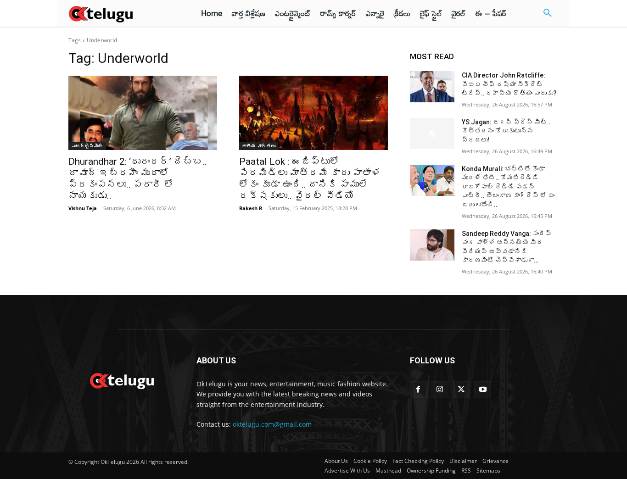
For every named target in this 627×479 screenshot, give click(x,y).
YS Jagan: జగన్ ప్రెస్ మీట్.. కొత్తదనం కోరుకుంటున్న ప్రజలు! (506, 131)
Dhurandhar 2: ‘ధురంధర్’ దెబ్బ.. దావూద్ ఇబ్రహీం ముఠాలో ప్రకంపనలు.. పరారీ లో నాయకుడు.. (137, 178)
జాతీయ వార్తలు (258, 146)
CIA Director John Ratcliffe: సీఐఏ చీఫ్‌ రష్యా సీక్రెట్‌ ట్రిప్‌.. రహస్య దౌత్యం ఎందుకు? (509, 84)
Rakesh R (250, 208)
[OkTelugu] (121, 13)
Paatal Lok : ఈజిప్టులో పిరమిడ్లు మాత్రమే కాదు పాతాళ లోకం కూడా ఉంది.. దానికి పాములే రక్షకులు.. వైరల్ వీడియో (310, 178)
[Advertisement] (594, 169)
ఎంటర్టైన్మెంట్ (87, 146)
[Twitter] (461, 389)
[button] (548, 13)
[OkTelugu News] (121, 380)
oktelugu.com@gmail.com (272, 424)
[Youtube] (482, 389)
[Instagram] (439, 389)
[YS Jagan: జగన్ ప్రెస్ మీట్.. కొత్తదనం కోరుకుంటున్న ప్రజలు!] (432, 133)
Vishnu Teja (82, 208)
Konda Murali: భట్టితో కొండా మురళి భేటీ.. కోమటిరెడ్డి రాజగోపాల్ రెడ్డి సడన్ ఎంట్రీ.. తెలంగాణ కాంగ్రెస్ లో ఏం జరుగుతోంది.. (508, 186)
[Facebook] (418, 389)
